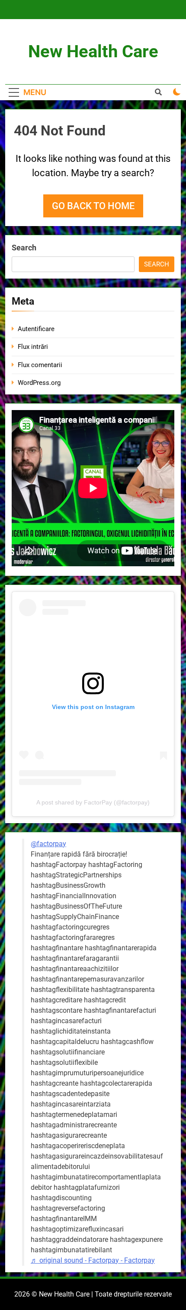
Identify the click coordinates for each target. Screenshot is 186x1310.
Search (24, 247)
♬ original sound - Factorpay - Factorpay (93, 1260)
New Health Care (93, 51)
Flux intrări (33, 347)
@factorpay (48, 844)
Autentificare (36, 329)
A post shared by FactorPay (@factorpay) (93, 802)
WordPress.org (39, 383)
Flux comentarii (40, 365)
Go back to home (93, 205)
